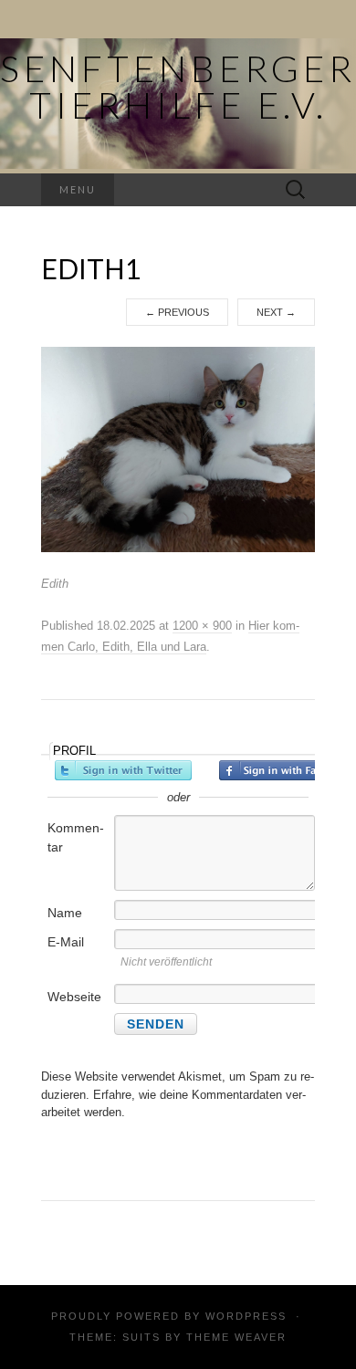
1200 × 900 (202, 625)
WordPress (246, 1316)
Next (276, 312)
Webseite (74, 996)
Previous (177, 312)
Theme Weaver (236, 1337)
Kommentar (75, 837)
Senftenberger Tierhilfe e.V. (178, 87)
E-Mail (65, 942)
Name (64, 912)
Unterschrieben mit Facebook (287, 770)
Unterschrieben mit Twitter (123, 770)
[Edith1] (178, 449)
